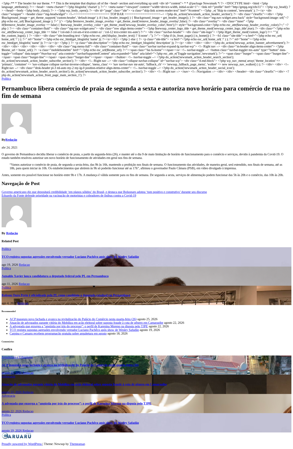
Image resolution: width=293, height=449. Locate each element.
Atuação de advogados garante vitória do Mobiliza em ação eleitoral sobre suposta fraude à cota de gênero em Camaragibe (86, 322)
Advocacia (8, 376)
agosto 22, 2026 (12, 392)
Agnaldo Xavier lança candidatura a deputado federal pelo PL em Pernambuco (55, 276)
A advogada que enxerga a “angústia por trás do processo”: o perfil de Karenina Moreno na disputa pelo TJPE (79, 326)
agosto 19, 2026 (12, 430)
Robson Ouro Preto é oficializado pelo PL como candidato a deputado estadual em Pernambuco (66, 295)
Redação (11, 139)
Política (6, 78)
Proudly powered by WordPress (22, 444)
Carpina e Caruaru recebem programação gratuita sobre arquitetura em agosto (58, 333)
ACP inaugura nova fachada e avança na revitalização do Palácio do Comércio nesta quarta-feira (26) (73, 319)
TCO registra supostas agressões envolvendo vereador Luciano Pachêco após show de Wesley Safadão (70, 256)
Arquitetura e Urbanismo (17, 357)
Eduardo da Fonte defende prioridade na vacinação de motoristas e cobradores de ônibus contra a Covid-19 (69, 195)
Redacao (24, 264)
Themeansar (77, 444)
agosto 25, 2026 (12, 372)
